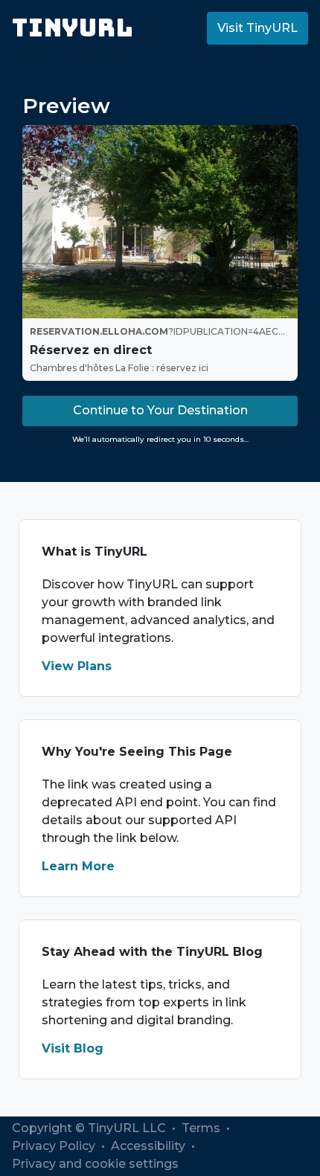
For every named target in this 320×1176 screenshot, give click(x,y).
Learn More (78, 866)
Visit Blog (72, 1048)
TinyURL (72, 28)
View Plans (77, 666)
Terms (202, 1128)
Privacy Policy (55, 1146)
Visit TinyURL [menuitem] (257, 28)
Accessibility (149, 1146)
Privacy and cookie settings (95, 1164)
